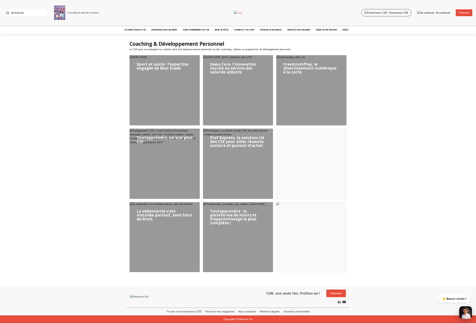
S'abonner (464, 12)
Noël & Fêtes (222, 29)
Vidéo (345, 29)
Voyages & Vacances (271, 29)
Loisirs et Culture (244, 29)
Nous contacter (247, 311)
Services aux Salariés (298, 29)
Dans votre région (326, 29)
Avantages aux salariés (164, 29)
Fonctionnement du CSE (196, 29)
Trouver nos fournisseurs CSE (184, 311)
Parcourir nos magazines (220, 311)
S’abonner (336, 293)
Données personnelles (297, 311)
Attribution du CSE (135, 29)
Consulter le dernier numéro (83, 12)
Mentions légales (270, 311)
